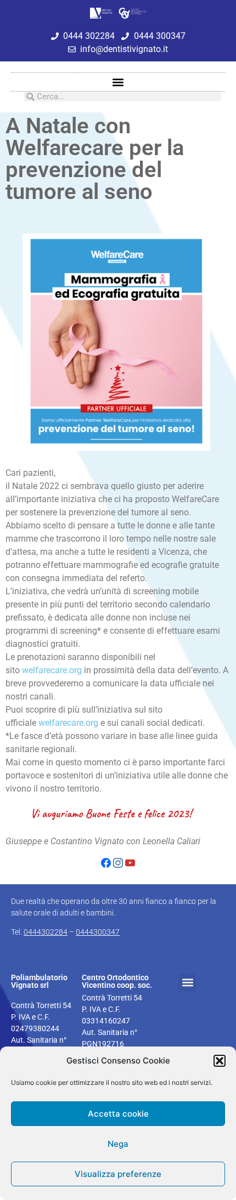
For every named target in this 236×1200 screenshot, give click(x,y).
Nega (118, 1144)
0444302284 (46, 932)
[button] (219, 1060)
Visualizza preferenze (118, 1174)
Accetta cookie (118, 1113)
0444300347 (98, 932)
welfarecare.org (52, 670)
